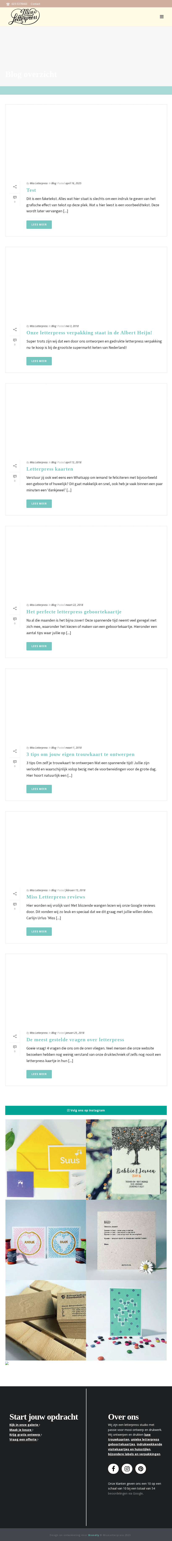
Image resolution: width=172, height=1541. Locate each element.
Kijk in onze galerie (24, 1425)
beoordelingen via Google (125, 1493)
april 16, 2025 (73, 183)
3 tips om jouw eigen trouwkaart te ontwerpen (80, 754)
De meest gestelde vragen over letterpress (75, 1039)
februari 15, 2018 (75, 890)
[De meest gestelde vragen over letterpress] (86, 989)
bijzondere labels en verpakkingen (134, 1454)
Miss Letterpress (39, 183)
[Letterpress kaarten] (86, 419)
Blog (53, 183)
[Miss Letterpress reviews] (86, 847)
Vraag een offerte (23, 1439)
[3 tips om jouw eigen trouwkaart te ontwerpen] (86, 704)
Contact (35, 4)
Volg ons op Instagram (87, 1110)
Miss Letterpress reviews (55, 897)
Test (31, 190)
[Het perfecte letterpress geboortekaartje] (86, 561)
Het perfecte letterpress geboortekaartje (74, 611)
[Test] (86, 140)
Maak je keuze (20, 1430)
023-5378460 (19, 4)
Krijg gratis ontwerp (25, 1435)
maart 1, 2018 (73, 747)
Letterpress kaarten (49, 469)
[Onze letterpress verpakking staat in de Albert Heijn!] (86, 282)
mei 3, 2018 (72, 326)
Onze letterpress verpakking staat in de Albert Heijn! (89, 332)
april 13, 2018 (73, 462)
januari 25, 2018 (74, 1033)
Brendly (93, 1535)
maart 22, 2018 (74, 605)
